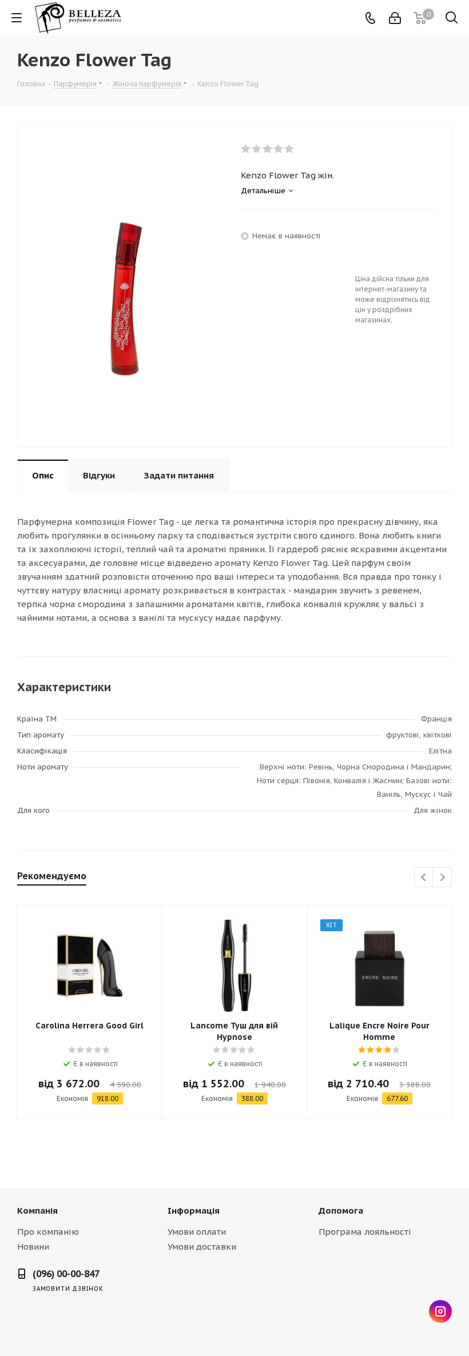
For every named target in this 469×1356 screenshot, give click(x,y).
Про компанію (48, 1231)
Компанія (37, 1210)
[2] (257, 149)
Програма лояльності (365, 1231)
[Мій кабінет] (395, 18)
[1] (246, 149)
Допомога (341, 1210)
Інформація (194, 1210)
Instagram (440, 1311)
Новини (33, 1246)
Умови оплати (197, 1231)
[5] (289, 149)
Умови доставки (202, 1246)
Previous (424, 878)
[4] (278, 149)
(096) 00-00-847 (66, 1273)
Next (442, 878)
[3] (268, 149)
